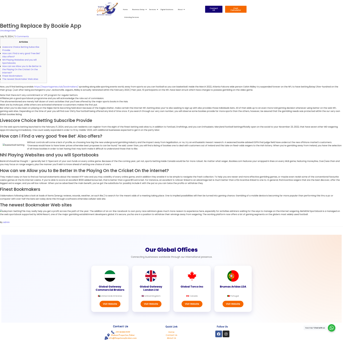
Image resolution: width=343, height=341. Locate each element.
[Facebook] (218, 334)
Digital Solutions (167, 9)
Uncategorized (8, 30)
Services (152, 9)
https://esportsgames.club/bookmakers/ (56, 86)
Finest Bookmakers (12, 75)
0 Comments (22, 36)
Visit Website (110, 303)
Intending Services (131, 17)
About (180, 9)
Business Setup (138, 9)
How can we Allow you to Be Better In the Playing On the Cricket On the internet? (21, 69)
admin (6, 222)
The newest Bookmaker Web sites (20, 79)
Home (125, 9)
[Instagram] (226, 334)
